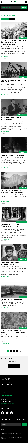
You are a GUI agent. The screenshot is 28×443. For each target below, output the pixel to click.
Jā (24, 424)
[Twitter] (11, 412)
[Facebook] (2, 412)
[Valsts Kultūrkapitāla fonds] (14, 367)
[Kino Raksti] (14, 2)
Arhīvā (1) (12, 19)
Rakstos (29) (5, 19)
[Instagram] (7, 412)
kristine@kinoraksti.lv (7, 387)
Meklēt (24, 7)
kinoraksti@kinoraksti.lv (8, 403)
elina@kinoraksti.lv (6, 395)
